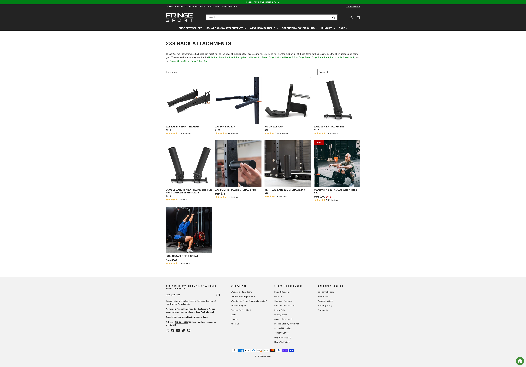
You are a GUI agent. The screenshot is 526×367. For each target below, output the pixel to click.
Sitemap (234, 319)
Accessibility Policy (282, 328)
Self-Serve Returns (326, 292)
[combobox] (272, 17)
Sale (342, 28)
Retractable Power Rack (342, 57)
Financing (193, 6)
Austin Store (213, 6)
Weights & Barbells (263, 28)
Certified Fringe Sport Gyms (243, 296)
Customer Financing (283, 301)
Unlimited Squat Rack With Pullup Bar (227, 57)
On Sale (169, 6)
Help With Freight (282, 342)
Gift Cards (279, 296)
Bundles (327, 28)
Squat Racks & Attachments (225, 28)
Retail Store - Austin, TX (284, 305)
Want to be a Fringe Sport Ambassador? (249, 301)
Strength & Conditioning (298, 28)
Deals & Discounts (282, 292)
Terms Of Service (281, 333)
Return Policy (280, 310)
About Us (235, 324)
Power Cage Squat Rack (317, 57)
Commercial (180, 6)
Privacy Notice (280, 315)
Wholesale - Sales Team (241, 292)
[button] (520, 361)
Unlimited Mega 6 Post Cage (289, 57)
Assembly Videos (229, 6)
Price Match (323, 296)
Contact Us (323, 310)
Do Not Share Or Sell (283, 319)
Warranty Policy (325, 305)
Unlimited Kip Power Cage (261, 57)
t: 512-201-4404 (353, 6)
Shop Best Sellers (190, 28)
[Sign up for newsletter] (218, 295)
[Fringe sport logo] (179, 17)
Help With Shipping (282, 337)
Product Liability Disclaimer (286, 324)
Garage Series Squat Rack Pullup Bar (188, 61)
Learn (202, 6)
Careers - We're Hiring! (241, 310)
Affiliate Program (238, 305)
